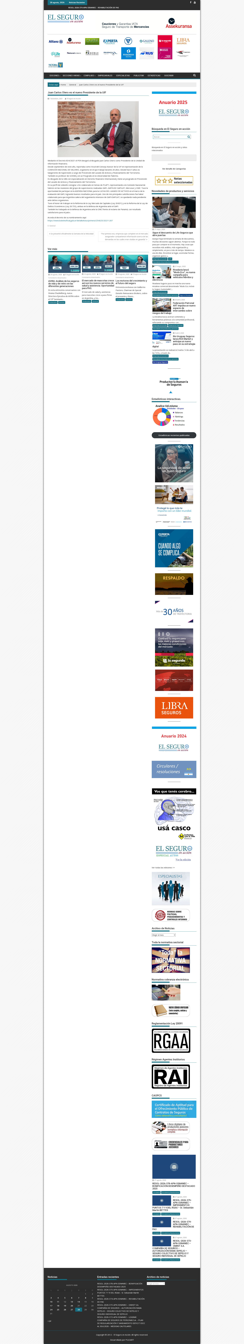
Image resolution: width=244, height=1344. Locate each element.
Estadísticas (154, 75)
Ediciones (54, 75)
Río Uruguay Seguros (160, 362)
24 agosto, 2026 (90, 274)
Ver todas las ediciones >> (163, 867)
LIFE (170, 259)
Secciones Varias (71, 75)
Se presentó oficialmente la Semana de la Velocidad (72, 233)
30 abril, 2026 (180, 300)
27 (72, 1309)
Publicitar (139, 75)
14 (79, 1301)
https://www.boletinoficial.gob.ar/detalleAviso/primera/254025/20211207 (80, 220)
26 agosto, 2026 (56, 275)
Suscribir (168, 75)
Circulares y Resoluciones (170, 1192)
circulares (156, 1192)
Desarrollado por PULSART (122, 1340)
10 (51, 1301)
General (52, 226)
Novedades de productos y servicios (165, 262)
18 (58, 1305)
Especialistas (123, 75)
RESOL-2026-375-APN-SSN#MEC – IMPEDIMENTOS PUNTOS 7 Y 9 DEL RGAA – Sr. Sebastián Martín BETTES (120, 1292)
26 (65, 1309)
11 (58, 1301)
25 (58, 1309)
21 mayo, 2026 (159, 229)
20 (72, 1305)
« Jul (49, 1321)
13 (72, 1301)
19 (65, 1305)
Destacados (53, 302)
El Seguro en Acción (74, 99)
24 (51, 1309)
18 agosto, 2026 (123, 274)
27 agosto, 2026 (160, 1180)
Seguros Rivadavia (186, 295)
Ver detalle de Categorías (174, 168)
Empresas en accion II (160, 356)
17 (51, 1305)
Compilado (89, 75)
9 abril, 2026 (179, 333)
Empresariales (105, 75)
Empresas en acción (160, 259)
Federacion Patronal (176, 325)
